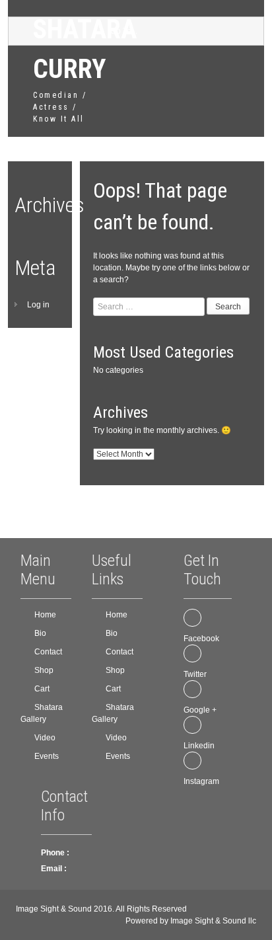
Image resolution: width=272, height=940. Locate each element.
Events (46, 756)
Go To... (123, 31)
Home (45, 614)
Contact (48, 651)
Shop (43, 670)
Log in (38, 304)
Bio (40, 633)
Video (44, 737)
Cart (42, 688)
